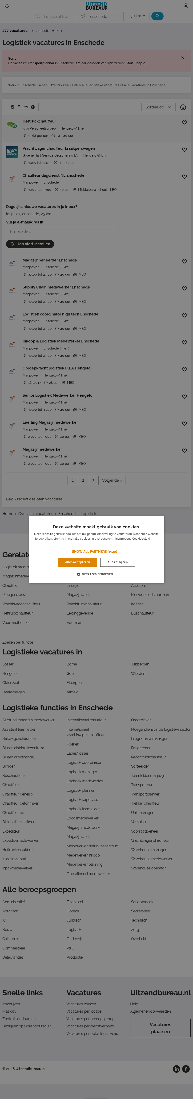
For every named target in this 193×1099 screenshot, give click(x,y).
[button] (96, 552)
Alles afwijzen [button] (118, 562)
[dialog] (96, 549)
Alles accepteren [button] (77, 562)
